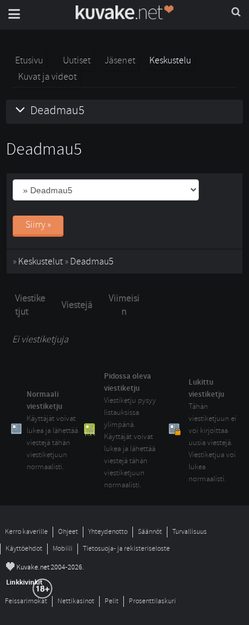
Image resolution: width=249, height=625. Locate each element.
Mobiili (63, 548)
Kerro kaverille (26, 531)
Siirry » (38, 225)
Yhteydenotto (108, 531)
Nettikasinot (75, 601)
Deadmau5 (92, 261)
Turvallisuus (189, 531)
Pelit (111, 601)
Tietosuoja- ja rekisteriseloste (126, 548)
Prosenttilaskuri (152, 601)
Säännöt (150, 531)
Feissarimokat (26, 601)
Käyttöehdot (23, 548)
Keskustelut (40, 261)
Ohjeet (68, 531)
